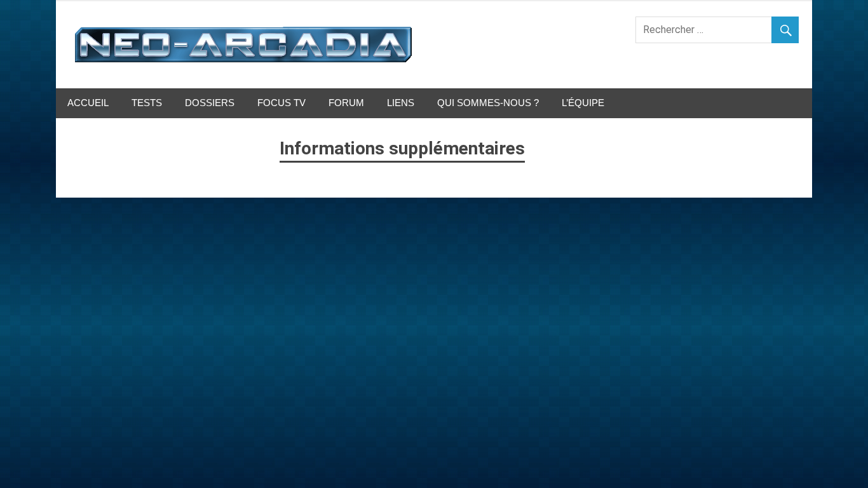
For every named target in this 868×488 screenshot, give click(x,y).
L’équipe (583, 102)
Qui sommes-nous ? (488, 102)
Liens (400, 102)
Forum (346, 102)
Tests (147, 102)
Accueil (88, 102)
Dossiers (209, 102)
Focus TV (281, 102)
